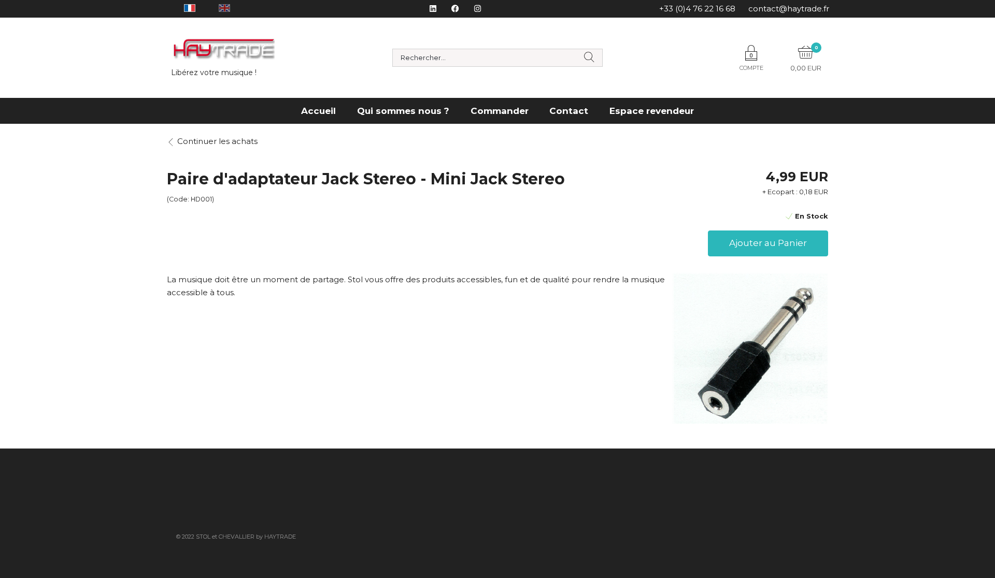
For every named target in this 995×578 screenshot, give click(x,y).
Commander (500, 111)
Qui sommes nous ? (403, 111)
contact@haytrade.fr (788, 8)
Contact (568, 111)
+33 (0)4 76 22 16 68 (697, 8)
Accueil (318, 111)
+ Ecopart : (780, 191)
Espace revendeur (651, 111)
